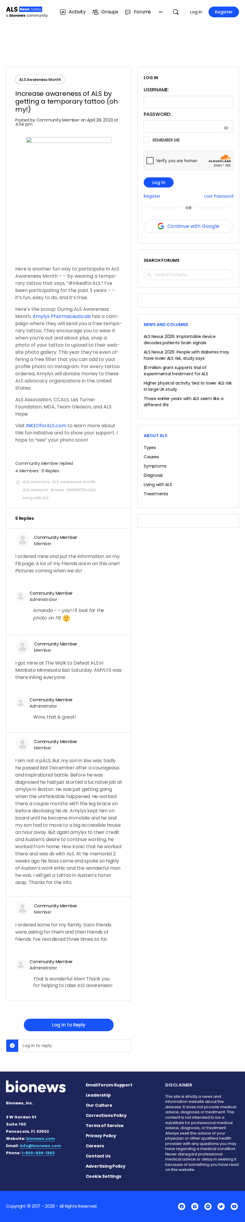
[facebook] (181, 1206)
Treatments (156, 494)
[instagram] (195, 1206)
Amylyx (57, 490)
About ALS (155, 436)
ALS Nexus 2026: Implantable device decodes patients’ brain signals (180, 339)
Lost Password (218, 196)
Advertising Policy (105, 1166)
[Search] (176, 12)
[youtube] (234, 1206)
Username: (156, 90)
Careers (95, 1146)
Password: (157, 114)
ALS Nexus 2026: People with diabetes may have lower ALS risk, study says (186, 355)
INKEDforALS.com (46, 425)
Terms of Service (105, 1126)
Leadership (98, 1095)
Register (224, 12)
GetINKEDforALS (81, 490)
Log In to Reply (68, 1025)
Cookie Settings (103, 1176)
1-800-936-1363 (38, 1153)
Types (150, 448)
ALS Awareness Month (40, 79)
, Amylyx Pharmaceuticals (60, 316)
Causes (151, 457)
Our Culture (99, 1105)
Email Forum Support (109, 1085)
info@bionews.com (40, 1146)
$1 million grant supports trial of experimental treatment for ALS (176, 371)
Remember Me (166, 140)
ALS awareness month (73, 482)
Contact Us (98, 1156)
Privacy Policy (101, 1136)
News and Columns (166, 325)
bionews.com (40, 1138)
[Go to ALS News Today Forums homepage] (27, 11)
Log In (196, 12)
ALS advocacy (36, 482)
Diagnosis (153, 475)
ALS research (35, 490)
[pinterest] (208, 1206)
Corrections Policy (106, 1115)
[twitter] (221, 1206)
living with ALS (36, 498)
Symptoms (155, 466)
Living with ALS (158, 485)
